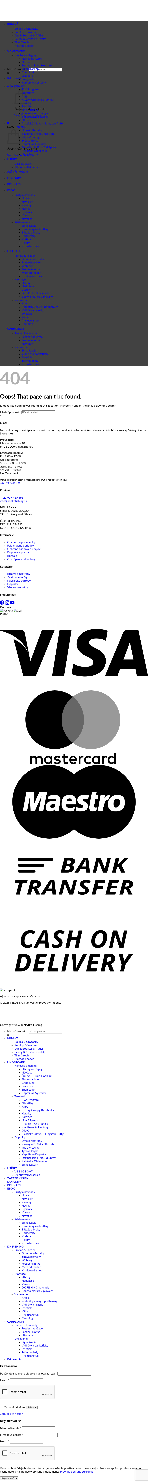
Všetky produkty (17, 587)
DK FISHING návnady (35, 293)
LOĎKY (12, 159)
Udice (25, 198)
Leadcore (27, 75)
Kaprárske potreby (19, 580)
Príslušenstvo (30, 246)
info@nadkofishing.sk (13, 501)
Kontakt (12, 555)
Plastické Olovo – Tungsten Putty (43, 123)
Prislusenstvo (22, 222)
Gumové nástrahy (33, 259)
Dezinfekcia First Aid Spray (39, 147)
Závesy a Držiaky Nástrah (38, 133)
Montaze (20, 279)
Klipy (25, 1106)
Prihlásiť (31, 1407)
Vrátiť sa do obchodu (20, 155)
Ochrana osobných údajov (23, 549)
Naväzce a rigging (25, 1065)
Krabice (26, 239)
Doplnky (19, 127)
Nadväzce (28, 286)
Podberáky (28, 236)
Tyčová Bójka (30, 140)
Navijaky (27, 201)
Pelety (26, 242)
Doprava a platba (18, 552)
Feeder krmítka (31, 269)
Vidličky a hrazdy (32, 310)
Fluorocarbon (30, 69)
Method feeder (31, 272)
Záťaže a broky (31, 232)
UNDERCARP (16, 1062)
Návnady (27, 343)
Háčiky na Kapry (32, 58)
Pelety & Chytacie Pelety (30, 39)
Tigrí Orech (21, 1055)
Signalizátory (30, 154)
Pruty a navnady (24, 195)
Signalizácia (29, 225)
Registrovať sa (9, 1478)
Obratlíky (28, 92)
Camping (27, 324)
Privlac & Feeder (24, 255)
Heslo (4, 1380)
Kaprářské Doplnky (34, 144)
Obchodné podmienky (21, 542)
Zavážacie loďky (17, 577)
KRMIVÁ (12, 1038)
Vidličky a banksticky (35, 354)
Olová (25, 120)
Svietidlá (27, 313)
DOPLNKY (14, 178)
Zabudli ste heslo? (11, 1413)
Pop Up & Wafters (26, 1045)
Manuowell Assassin (27, 167)
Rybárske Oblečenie (34, 150)
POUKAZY (14, 184)
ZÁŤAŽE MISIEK (17, 172)
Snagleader (29, 79)
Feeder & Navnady (26, 333)
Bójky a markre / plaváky (37, 296)
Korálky (26, 1113)
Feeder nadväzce (32, 337)
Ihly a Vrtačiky (30, 137)
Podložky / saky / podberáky (40, 307)
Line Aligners (30, 109)
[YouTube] (12, 603)
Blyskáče (27, 212)
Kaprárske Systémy (34, 82)
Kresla (26, 303)
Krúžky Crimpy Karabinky (38, 99)
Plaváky (26, 205)
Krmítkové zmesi (32, 276)
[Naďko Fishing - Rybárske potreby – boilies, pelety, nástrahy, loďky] (15, 36)
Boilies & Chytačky (26, 1041)
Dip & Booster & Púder (28, 1048)
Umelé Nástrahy (32, 130)
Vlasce (26, 215)
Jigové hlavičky (31, 262)
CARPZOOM (15, 328)
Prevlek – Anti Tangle (35, 113)
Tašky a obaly (30, 360)
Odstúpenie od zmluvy (21, 559)
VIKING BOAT (23, 163)
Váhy (25, 317)
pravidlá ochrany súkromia (76, 1471)
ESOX (11, 190)
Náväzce (27, 62)
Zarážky (27, 106)
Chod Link (28, 72)
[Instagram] (7, 603)
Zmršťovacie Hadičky (35, 116)
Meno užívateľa (10, 1428)
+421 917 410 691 (10, 483)
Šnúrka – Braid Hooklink (37, 65)
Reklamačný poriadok (20, 545)
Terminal (19, 86)
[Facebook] (2, 603)
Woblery (27, 266)
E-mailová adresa (11, 1434)
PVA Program (30, 89)
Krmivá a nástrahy (18, 573)
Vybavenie (21, 300)
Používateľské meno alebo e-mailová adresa (28, 1373)
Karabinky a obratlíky (35, 229)
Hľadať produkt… (18, 69)
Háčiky (26, 208)
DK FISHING (15, 251)
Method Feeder (24, 1059)
